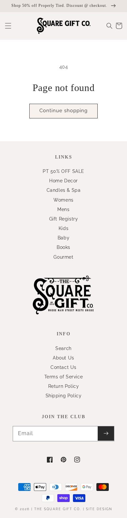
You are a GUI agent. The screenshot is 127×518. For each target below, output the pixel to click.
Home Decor (63, 180)
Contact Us (63, 367)
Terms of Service (63, 376)
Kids (63, 228)
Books (63, 247)
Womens (63, 200)
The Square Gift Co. (57, 509)
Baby (63, 237)
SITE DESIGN (99, 509)
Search (63, 348)
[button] (8, 26)
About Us (63, 357)
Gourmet (63, 257)
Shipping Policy (64, 395)
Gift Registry (63, 218)
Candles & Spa (64, 190)
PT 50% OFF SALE (63, 171)
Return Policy (63, 386)
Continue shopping (63, 111)
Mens (63, 209)
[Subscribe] (106, 433)
